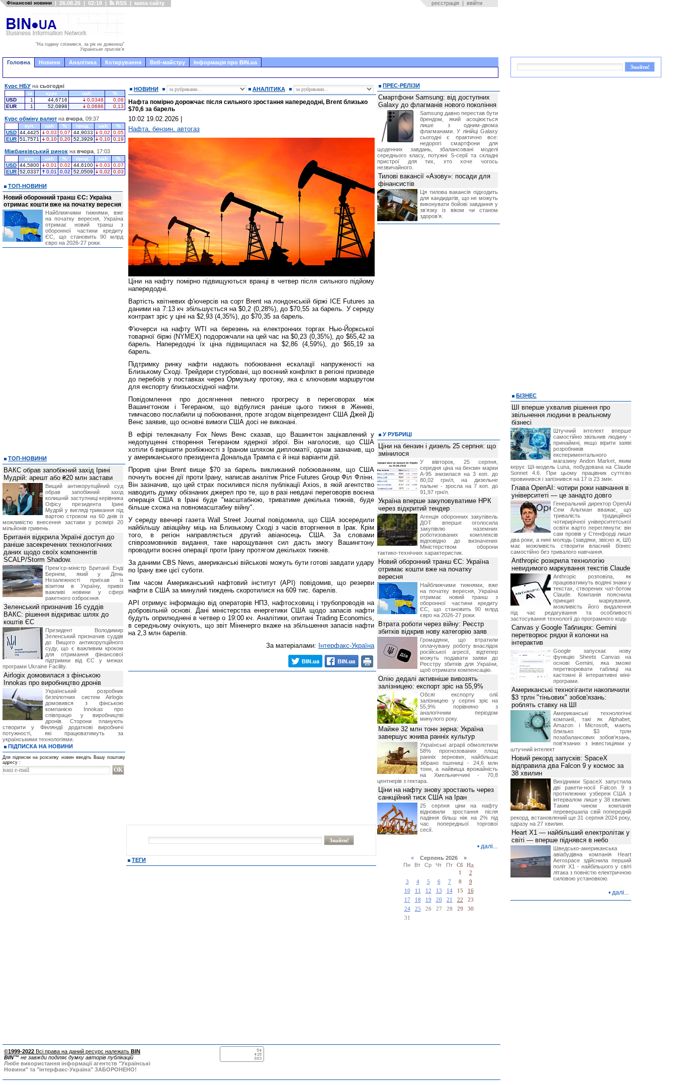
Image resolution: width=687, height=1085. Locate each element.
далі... (489, 846)
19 (428, 900)
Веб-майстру (167, 62)
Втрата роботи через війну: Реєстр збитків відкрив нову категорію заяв (432, 627)
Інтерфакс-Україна (346, 645)
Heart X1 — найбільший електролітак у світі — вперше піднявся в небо (570, 836)
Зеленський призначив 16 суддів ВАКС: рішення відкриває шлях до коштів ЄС (56, 614)
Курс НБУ (18, 86)
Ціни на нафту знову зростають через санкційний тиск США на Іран (436, 793)
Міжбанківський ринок (36, 151)
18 (418, 900)
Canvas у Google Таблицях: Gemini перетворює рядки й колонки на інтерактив (564, 635)
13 (439, 891)
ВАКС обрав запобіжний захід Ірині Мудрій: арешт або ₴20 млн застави (58, 473)
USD (11, 132)
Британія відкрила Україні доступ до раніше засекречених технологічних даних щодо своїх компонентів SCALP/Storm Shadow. (59, 548)
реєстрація (445, 3)
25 (418, 909)
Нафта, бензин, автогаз (164, 129)
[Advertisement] (314, 32)
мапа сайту (149, 3)
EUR (11, 139)
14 (450, 891)
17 (407, 900)
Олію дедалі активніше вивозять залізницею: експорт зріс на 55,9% (430, 682)
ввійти (474, 3)
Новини (49, 62)
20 (439, 900)
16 (471, 891)
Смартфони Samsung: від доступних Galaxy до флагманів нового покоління (437, 101)
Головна (18, 62)
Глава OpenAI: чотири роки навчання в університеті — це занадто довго (570, 491)
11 (418, 891)
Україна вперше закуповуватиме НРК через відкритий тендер (434, 504)
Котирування (123, 62)
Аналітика (83, 62)
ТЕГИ (139, 860)
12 (428, 891)
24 (407, 909)
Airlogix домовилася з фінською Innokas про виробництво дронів (52, 678)
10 (407, 891)
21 (450, 900)
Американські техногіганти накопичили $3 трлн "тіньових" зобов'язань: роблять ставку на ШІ (570, 697)
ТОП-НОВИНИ (27, 186)
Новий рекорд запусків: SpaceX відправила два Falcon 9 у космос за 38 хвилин (567, 765)
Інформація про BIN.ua (225, 62)
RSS (120, 3)
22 (460, 900)
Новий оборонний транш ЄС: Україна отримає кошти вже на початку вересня (62, 201)
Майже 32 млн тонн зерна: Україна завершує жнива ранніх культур (430, 732)
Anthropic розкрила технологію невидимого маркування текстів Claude (570, 564)
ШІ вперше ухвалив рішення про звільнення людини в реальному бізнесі (561, 415)
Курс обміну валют (31, 119)
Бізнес (526, 395)
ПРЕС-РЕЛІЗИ (401, 85)
